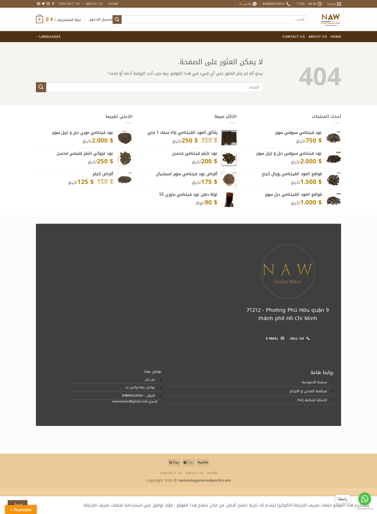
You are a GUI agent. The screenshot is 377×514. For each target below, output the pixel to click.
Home (113, 4)
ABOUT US (94, 4)
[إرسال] (117, 19)
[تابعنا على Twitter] (43, 4)
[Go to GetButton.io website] (364, 508)
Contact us (69, 4)
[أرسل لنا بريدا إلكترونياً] (38, 4)
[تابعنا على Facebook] (53, 4)
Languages (49, 37)
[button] (101, 19)
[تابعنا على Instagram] (48, 4)
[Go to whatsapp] (364, 498)
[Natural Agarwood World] (328, 19)
